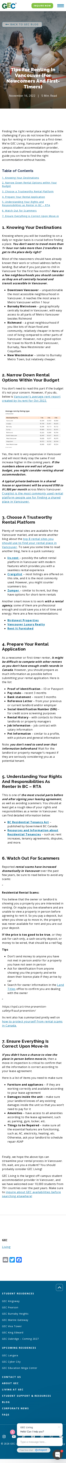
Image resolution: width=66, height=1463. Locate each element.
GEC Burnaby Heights (15, 1313)
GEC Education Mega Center (19, 1368)
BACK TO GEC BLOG (24, 24)
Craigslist (14, 574)
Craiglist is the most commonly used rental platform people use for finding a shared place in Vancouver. (32, 497)
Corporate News (15, 1408)
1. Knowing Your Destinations (20, 177)
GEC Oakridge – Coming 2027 (20, 1338)
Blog (6, 1402)
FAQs (5, 1414)
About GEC (10, 1383)
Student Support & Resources (26, 1395)
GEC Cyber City (11, 1361)
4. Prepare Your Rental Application (23, 196)
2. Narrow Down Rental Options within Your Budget (29, 184)
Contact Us (11, 1377)
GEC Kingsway (11, 1301)
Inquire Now (42, 5)
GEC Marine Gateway (15, 1320)
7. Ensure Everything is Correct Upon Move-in (30, 216)
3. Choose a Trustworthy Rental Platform (28, 191)
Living (6, 1247)
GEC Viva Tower (12, 1326)
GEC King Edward (12, 1332)
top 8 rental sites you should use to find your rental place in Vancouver (29, 543)
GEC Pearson (10, 1307)
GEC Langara (10, 1355)
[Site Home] (9, 5)
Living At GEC (13, 1389)
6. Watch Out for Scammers (19, 210)
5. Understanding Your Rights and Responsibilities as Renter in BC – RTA (26, 203)
